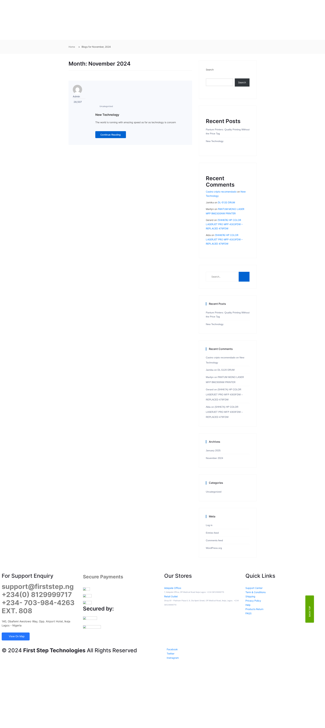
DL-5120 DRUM (226, 202)
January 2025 (213, 450)
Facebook (172, 649)
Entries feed (212, 532)
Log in (209, 525)
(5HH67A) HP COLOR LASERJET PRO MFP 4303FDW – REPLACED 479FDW (224, 224)
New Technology (107, 114)
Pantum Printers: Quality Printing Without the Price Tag (228, 131)
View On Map (17, 636)
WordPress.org (214, 548)
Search (210, 69)
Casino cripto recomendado (221, 191)
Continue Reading (110, 134)
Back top (309, 611)
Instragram (172, 657)
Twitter (170, 653)
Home (72, 46)
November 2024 (214, 458)
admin (76, 96)
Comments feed (214, 540)
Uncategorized (106, 106)
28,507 (78, 101)
